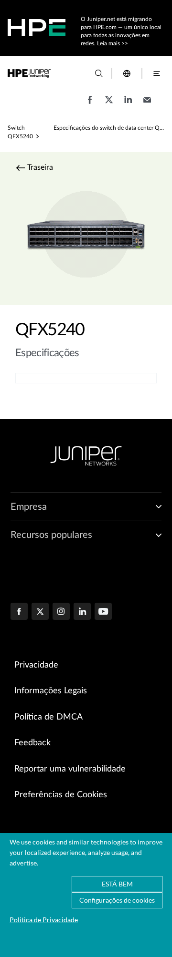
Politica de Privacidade (44, 919)
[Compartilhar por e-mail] (147, 104)
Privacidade (36, 665)
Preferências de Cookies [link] (60, 795)
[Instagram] (61, 612)
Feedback (32, 743)
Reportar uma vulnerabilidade (70, 769)
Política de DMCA (48, 717)
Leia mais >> (112, 43)
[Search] (98, 73)
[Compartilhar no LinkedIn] (128, 104)
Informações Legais (50, 691)
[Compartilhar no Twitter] (109, 104)
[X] (40, 612)
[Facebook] (19, 612)
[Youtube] (103, 612)
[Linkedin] (82, 612)
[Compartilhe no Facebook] (89, 104)
